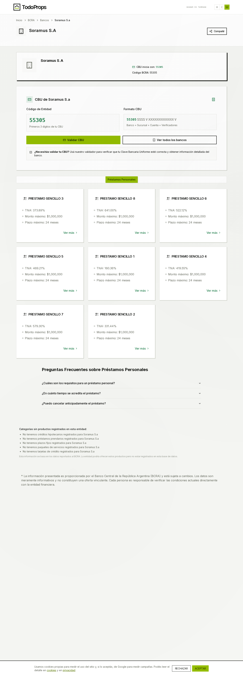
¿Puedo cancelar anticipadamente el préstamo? (74, 403)
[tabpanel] (121, 303)
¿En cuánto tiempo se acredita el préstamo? (71, 393)
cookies (51, 670)
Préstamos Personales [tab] (122, 179)
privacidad (69, 670)
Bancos (44, 20)
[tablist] (121, 179)
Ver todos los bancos (172, 140)
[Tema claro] (217, 7)
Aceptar (200, 668)
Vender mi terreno (196, 7)
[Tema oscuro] (222, 7)
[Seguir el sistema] (226, 7)
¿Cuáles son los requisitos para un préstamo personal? (78, 383)
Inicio (19, 20)
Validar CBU (75, 140)
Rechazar (181, 668)
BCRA (31, 20)
